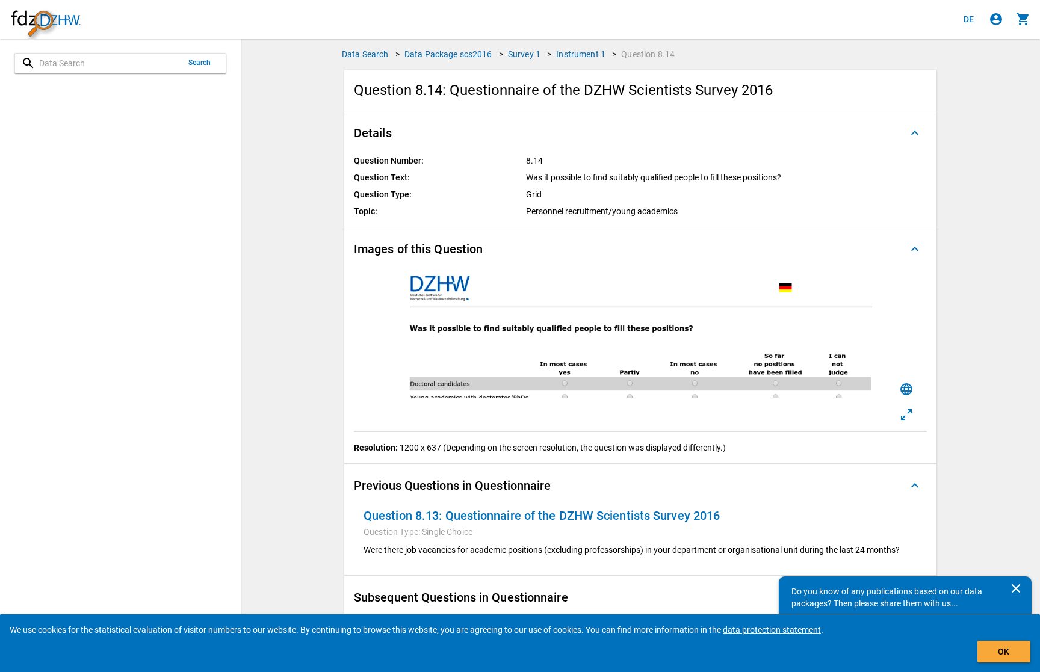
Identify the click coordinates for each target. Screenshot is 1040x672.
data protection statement (772, 630)
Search (199, 62)
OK (1003, 651)
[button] (640, 133)
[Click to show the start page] (46, 19)
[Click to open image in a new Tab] (906, 414)
